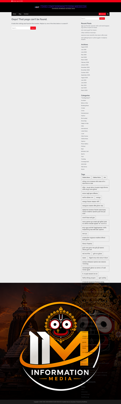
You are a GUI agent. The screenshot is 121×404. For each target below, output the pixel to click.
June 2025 (84, 82)
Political (83, 146)
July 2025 (83, 80)
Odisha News (84, 138)
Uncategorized (85, 161)
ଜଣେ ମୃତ (84, 233)
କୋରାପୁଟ (98, 197)
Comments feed (85, 394)
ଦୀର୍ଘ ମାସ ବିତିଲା (86, 254)
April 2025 (84, 88)
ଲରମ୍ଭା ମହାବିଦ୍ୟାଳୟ (88, 324)
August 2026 (84, 47)
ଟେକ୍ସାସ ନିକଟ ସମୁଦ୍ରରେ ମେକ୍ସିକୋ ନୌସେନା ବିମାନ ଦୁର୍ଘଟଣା (93, 238)
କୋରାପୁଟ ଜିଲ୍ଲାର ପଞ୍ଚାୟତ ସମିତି (90, 201)
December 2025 (85, 67)
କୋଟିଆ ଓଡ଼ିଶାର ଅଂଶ (87, 197)
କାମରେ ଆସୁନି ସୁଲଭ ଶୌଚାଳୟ (90, 193)
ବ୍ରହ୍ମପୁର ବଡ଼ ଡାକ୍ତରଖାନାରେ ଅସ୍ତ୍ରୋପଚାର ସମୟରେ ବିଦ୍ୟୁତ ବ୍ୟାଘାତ (94, 311)
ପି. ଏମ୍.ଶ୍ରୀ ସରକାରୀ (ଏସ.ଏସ (89, 274)
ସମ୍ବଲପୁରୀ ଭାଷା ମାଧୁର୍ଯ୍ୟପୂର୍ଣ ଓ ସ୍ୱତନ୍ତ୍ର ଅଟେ (94, 328)
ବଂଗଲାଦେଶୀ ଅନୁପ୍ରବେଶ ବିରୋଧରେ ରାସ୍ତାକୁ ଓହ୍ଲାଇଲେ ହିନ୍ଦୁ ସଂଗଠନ (93, 283)
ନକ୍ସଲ (84, 258)
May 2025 (83, 85)
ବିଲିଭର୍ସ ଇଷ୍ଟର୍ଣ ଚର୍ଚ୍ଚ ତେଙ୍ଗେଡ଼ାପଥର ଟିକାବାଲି (94, 300)
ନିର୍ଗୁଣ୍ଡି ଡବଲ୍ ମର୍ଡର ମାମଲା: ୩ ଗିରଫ (98, 258)
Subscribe (103, 14)
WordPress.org (85, 397)
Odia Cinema (84, 136)
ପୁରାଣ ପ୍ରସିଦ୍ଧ (102, 278)
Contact (26, 14)
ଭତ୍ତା (83, 316)
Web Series (84, 166)
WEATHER (83, 164)
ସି (92, 332)
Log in (82, 389)
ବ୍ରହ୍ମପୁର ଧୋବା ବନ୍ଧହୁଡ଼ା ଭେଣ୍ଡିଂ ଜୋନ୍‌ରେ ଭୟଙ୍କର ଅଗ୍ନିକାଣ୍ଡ (93, 305)
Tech (82, 156)
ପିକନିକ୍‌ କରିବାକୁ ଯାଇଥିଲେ (89, 278)
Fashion (83, 115)
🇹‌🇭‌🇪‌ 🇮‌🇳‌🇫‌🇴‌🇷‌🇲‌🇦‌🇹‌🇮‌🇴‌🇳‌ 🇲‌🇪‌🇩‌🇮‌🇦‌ (63, 6)
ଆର (105, 177)
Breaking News (85, 105)
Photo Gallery (84, 144)
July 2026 (83, 49)
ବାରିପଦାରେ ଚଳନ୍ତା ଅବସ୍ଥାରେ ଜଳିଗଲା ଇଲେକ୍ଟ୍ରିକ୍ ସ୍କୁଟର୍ (92, 295)
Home (14, 14)
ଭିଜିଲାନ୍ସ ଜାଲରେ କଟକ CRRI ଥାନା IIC (97, 316)
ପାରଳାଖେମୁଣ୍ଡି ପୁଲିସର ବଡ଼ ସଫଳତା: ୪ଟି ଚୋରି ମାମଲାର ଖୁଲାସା (94, 269)
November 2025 (85, 70)
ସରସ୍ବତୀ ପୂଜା (85, 332)
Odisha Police (97, 177)
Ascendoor (73, 401)
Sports (83, 154)
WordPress (84, 401)
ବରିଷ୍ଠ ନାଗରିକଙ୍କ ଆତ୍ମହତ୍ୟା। (88, 32)
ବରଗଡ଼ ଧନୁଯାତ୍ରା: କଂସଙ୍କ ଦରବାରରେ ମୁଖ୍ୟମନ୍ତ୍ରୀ (92, 289)
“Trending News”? (85, 98)
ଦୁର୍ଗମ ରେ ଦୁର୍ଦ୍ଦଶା (97, 254)
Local (82, 133)
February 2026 (85, 62)
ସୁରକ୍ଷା (84, 342)
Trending (83, 159)
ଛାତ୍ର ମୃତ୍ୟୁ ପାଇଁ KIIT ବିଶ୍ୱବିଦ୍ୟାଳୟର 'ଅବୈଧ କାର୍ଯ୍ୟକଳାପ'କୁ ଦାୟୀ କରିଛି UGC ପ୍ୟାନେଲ (94, 228)
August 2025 (84, 77)
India (82, 126)
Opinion (83, 141)
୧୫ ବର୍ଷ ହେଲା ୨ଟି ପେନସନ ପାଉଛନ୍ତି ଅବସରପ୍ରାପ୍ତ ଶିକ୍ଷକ (95, 347)
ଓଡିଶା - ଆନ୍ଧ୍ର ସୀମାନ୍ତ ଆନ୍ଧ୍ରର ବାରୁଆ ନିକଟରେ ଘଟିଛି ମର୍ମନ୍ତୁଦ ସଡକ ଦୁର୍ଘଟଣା (95, 188)
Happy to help (84, 123)
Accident (83, 100)
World (82, 169)
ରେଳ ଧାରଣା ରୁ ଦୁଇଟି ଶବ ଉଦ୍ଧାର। (89, 30)
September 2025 (85, 75)
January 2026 (84, 65)
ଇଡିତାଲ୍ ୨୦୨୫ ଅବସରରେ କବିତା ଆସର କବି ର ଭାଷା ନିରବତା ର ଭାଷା (93, 182)
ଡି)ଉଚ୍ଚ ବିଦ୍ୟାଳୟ (87, 243)
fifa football (84, 118)
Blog (20, 14)
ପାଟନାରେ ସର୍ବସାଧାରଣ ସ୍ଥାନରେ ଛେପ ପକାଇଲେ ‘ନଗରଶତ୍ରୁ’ (94, 263)
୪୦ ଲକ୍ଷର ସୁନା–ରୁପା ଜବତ (89, 352)
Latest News (84, 131)
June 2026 (84, 52)
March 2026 (84, 59)
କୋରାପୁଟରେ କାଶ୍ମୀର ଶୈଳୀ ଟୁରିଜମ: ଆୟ (92, 206)
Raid (82, 149)
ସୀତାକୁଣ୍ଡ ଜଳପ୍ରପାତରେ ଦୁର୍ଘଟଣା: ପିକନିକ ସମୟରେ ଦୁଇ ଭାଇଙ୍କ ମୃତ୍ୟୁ (92, 337)
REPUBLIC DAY (85, 151)
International (84, 128)
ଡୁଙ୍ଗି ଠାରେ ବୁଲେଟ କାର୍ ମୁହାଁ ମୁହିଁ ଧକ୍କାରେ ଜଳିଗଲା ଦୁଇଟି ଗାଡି (93, 248)
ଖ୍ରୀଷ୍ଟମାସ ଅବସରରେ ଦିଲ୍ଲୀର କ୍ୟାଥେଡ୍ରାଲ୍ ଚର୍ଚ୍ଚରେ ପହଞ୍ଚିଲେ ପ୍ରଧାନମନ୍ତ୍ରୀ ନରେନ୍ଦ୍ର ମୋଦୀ (94, 211)
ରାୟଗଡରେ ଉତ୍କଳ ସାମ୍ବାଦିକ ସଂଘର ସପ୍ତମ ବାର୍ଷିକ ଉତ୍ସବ (94, 35)
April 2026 (84, 57)
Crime (82, 110)
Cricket (83, 108)
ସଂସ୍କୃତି (99, 324)
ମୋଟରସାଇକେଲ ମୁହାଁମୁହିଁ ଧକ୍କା (90, 320)
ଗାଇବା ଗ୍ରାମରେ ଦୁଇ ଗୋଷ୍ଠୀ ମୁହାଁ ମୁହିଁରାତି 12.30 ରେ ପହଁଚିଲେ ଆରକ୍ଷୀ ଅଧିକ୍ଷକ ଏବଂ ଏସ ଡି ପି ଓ (94, 222)
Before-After (84, 103)
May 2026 (83, 54)
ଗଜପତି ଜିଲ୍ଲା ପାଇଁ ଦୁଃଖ (88, 217)
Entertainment (85, 113)
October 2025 (85, 72)
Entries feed (84, 392)
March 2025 (84, 90)
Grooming (83, 121)
